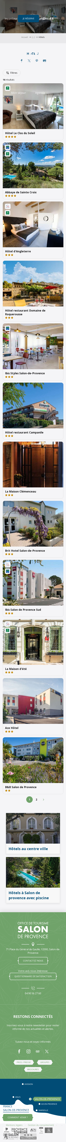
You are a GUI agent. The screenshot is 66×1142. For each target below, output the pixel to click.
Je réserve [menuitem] (28, 18)
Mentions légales (14, 1125)
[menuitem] (15, 18)
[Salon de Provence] (33, 930)
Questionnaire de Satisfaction (33, 976)
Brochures (33, 1069)
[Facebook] (19, 1053)
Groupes (44, 1062)
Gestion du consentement (41, 1125)
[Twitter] (47, 1053)
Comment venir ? (18, 1117)
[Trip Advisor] (37, 1053)
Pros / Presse (24, 1062)
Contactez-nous (33, 960)
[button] (44, 18)
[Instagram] (28, 1053)
